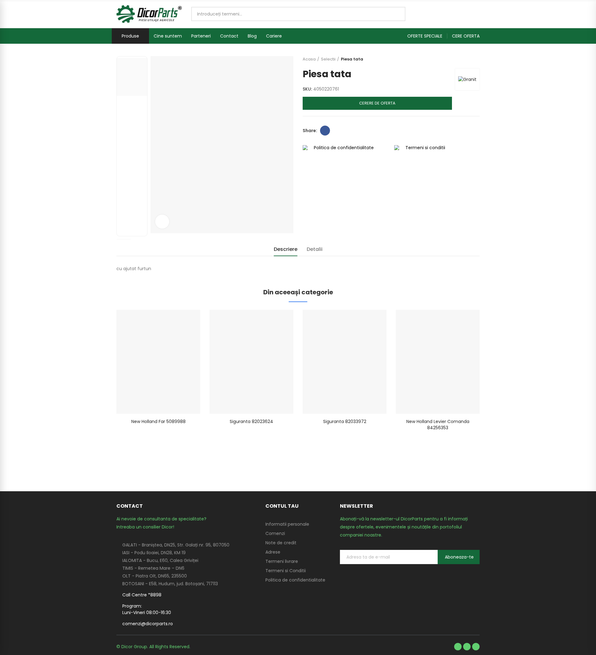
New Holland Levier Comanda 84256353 (437, 424)
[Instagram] (476, 646)
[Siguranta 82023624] (251, 362)
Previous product (459, 59)
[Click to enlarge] (162, 222)
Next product (475, 59)
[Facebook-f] (458, 646)
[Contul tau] (476, 14)
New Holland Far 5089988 (158, 421)
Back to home (467, 59)
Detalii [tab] (315, 249)
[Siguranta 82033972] (344, 362)
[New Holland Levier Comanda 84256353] (438, 362)
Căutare (395, 14)
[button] (427, 36)
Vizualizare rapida (184, 320)
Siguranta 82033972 (344, 421)
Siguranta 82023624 (251, 421)
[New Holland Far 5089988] (158, 362)
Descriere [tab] (285, 249)
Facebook (325, 131)
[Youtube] (467, 646)
